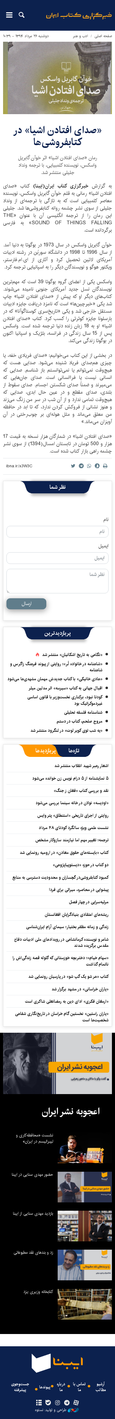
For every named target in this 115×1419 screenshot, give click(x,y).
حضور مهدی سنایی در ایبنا (32, 1174)
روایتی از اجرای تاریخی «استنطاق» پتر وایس (73, 815)
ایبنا (79, 20)
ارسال (26, 604)
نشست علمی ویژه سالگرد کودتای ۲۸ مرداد (74, 827)
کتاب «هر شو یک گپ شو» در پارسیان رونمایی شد (68, 976)
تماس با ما (79, 1387)
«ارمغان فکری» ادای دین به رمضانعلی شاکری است (67, 1001)
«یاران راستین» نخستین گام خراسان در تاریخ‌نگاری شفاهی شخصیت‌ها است (62, 1016)
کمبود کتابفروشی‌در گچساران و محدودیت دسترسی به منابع (60, 877)
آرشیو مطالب (101, 1387)
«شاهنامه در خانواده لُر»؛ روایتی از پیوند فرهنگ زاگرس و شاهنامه (56, 667)
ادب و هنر (80, 36)
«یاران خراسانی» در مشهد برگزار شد (80, 989)
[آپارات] (76, 1403)
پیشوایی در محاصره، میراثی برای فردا (79, 889)
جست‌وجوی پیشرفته (20, 1387)
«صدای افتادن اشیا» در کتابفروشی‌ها (57, 136)
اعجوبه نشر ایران (71, 1111)
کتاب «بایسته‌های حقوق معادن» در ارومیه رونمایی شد (64, 852)
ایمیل (103, 546)
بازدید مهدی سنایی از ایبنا (33, 1213)
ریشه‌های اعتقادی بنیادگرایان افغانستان (77, 914)
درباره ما (61, 1387)
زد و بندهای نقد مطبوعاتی (33, 1252)
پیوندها (44, 1387)
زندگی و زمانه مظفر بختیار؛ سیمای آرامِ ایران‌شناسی (67, 927)
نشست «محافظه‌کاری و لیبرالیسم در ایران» (34, 1138)
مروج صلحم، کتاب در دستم (79, 721)
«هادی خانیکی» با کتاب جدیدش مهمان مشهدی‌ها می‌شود (54, 679)
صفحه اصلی (103, 36)
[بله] (48, 1403)
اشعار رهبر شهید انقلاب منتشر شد (81, 765)
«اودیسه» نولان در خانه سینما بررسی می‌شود (72, 803)
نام (106, 519)
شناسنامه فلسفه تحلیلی (83, 712)
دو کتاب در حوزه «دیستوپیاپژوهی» (81, 865)
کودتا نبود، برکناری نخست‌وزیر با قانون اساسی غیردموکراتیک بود (64, 700)
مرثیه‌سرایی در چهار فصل (89, 902)
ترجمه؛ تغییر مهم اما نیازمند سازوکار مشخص (72, 840)
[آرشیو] (39, 1403)
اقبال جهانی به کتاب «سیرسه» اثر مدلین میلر (65, 688)
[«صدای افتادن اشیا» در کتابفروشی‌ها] (57, 78)
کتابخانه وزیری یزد (38, 1291)
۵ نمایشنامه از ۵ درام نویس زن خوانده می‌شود (70, 778)
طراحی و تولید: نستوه (50, 1410)
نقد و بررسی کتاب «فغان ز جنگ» (81, 790)
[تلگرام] (67, 1403)
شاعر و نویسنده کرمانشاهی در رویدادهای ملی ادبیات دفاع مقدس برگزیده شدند (61, 942)
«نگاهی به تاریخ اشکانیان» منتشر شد (72, 654)
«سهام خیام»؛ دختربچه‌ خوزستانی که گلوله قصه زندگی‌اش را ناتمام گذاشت (61, 960)
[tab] (74, 751)
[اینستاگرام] (57, 1403)
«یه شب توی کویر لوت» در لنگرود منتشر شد (66, 730)
